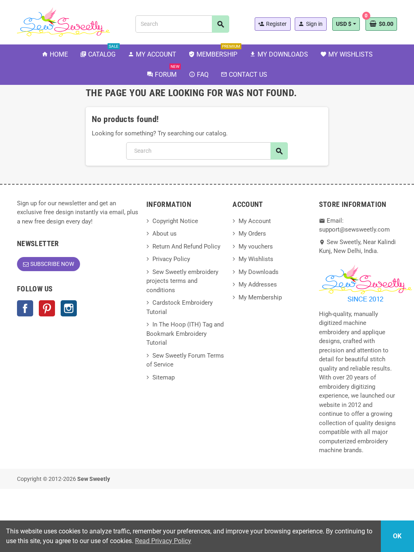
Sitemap (163, 377)
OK (397, 536)
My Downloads (259, 272)
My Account (255, 221)
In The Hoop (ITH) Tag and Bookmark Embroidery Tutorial (185, 333)
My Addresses (258, 284)
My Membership (260, 297)
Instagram (69, 308)
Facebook (25, 308)
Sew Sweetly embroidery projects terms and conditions (182, 281)
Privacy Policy (171, 259)
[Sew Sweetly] (63, 21)
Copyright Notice (175, 221)
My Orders (252, 233)
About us (164, 233)
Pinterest (47, 308)
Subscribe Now (52, 264)
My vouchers (256, 246)
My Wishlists (256, 259)
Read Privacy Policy (163, 541)
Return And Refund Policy (186, 246)
